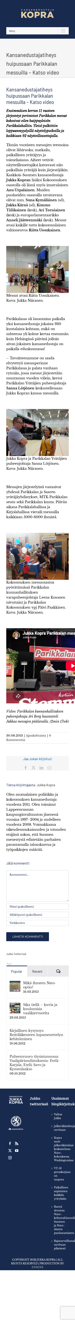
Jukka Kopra (46, 785)
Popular (16, 971)
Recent (37, 971)
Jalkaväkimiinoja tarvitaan (59, 1127)
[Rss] (16, 1143)
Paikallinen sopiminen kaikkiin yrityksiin (59, 1193)
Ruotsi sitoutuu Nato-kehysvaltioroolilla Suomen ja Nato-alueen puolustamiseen (59, 1220)
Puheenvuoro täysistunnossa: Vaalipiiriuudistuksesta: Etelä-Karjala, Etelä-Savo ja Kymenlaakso (35, 1062)
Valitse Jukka (58, 1116)
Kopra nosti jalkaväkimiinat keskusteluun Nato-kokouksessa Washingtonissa (59, 1149)
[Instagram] (10, 1157)
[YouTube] (16, 1150)
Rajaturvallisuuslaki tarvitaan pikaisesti (59, 1244)
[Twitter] (10, 1150)
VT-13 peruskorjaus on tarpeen (59, 1174)
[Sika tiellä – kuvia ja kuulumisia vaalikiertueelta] (15, 1005)
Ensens (37, 1267)
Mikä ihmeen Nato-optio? (39, 985)
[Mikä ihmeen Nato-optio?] (15, 983)
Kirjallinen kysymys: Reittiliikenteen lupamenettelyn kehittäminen (36, 1034)
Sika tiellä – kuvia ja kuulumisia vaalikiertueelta (40, 1009)
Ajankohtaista (36, 735)
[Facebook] (10, 1143)
